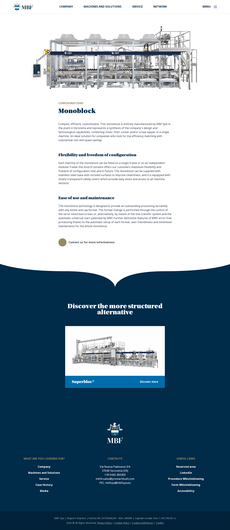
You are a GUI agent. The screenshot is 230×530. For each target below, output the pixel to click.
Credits (160, 523)
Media (44, 491)
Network (160, 7)
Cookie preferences (142, 523)
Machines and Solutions (102, 7)
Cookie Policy (122, 523)
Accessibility (185, 491)
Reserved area (186, 467)
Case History (44, 485)
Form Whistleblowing (186, 485)
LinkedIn (186, 473)
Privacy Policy (104, 523)
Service (137, 7)
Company (66, 7)
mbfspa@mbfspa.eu (118, 483)
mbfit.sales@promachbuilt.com (115, 479)
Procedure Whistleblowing (186, 479)
